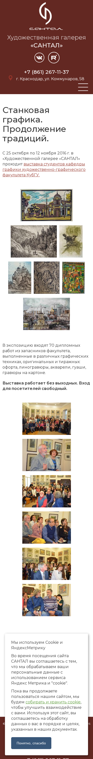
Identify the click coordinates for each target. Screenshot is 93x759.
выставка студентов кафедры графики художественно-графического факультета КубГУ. (44, 169)
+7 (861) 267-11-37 (46, 72)
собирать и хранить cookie (53, 702)
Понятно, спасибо (31, 743)
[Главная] (46, 30)
